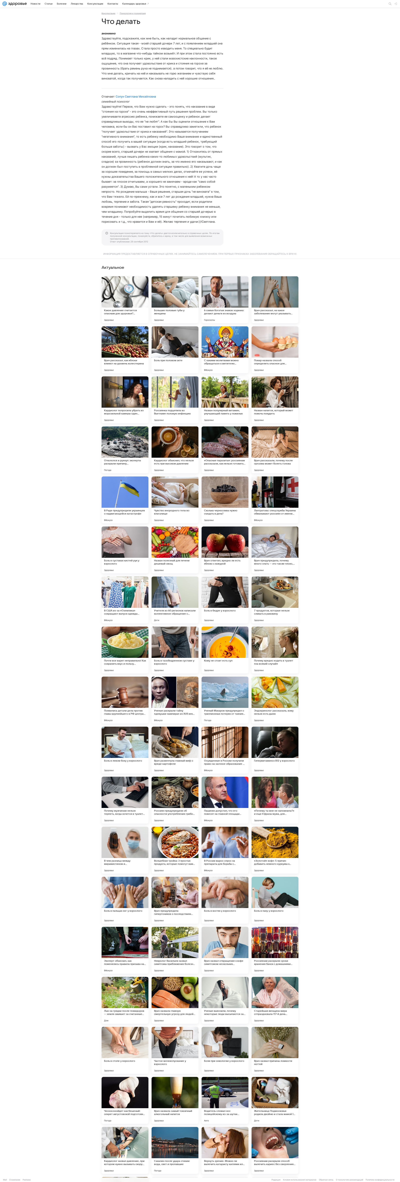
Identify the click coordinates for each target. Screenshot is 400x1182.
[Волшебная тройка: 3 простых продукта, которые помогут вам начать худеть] (175, 850)
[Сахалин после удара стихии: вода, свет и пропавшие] (175, 1150)
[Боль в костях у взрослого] (225, 900)
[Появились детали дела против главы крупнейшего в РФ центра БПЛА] (125, 700)
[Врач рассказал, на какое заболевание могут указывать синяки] (275, 299)
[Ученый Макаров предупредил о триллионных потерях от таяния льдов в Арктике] (225, 700)
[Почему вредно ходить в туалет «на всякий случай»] (275, 650)
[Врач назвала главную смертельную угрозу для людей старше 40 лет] (175, 1000)
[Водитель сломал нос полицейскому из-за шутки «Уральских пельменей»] (225, 1100)
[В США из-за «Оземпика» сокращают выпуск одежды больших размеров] (125, 600)
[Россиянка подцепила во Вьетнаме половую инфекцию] (175, 399)
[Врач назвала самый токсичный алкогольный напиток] (175, 1100)
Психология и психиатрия (133, 13)
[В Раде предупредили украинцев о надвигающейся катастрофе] (125, 499)
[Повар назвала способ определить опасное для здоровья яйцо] (275, 349)
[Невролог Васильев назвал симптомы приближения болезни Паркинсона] (175, 950)
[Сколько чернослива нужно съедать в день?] (225, 499)
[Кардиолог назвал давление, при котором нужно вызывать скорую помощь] (125, 1150)
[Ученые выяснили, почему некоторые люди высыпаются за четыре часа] (225, 1000)
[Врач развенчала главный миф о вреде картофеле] (175, 750)
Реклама (27, 1180)
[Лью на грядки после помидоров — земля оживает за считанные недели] (125, 1000)
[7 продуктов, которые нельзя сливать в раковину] (275, 600)
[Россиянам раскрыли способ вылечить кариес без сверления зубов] (275, 1150)
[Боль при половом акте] (175, 349)
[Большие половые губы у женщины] (175, 299)
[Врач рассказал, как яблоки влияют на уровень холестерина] (125, 349)
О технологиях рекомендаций (349, 1180)
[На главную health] (17, 4)
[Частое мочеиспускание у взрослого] (175, 1050)
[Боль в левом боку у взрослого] (125, 750)
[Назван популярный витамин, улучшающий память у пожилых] (225, 399)
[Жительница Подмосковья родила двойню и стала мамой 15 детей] (275, 1100)
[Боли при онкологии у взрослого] (225, 1050)
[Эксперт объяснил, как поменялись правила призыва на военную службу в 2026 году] (125, 950)
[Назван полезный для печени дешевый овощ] (175, 549)
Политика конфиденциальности (380, 1180)
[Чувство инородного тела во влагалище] (175, 499)
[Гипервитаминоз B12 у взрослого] (275, 750)
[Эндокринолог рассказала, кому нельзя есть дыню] (275, 700)
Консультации (108, 13)
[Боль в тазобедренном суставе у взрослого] (175, 650)
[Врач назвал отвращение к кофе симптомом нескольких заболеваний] (225, 950)
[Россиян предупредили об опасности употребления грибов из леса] (175, 800)
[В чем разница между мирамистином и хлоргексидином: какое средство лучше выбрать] (125, 850)
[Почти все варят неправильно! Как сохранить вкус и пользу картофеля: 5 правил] (125, 650)
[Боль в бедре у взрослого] (225, 600)
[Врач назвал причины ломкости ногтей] (275, 1050)
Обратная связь (326, 1180)
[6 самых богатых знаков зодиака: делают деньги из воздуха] (225, 299)
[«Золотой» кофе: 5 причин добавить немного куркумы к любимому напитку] (275, 850)
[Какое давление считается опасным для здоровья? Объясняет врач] (125, 299)
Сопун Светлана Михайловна (136, 96)
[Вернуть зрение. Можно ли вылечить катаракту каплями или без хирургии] (225, 1150)
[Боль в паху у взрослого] (275, 900)
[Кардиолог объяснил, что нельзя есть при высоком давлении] (175, 449)
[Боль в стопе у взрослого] (125, 1050)
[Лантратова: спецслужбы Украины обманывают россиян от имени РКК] (275, 499)
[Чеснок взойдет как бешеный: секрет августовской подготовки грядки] (125, 1100)
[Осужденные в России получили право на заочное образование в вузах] (225, 750)
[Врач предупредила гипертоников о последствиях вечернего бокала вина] (175, 900)
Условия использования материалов (299, 1180)
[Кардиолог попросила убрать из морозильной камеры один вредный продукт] (125, 399)
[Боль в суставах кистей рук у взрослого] (125, 549)
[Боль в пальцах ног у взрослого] (125, 900)
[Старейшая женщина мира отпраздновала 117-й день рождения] (275, 1000)
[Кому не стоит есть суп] (225, 650)
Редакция (276, 1180)
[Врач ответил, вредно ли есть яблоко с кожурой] (225, 549)
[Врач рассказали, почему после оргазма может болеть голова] (275, 449)
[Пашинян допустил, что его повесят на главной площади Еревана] (225, 800)
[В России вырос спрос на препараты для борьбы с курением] (225, 850)
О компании (14, 1180)
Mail (5, 1180)
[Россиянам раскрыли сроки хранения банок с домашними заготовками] (275, 950)
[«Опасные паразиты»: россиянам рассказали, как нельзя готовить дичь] (225, 449)
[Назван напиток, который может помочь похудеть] (275, 399)
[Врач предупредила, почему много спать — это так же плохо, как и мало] (275, 549)
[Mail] (4, 4)
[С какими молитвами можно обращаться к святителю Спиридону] (225, 349)
